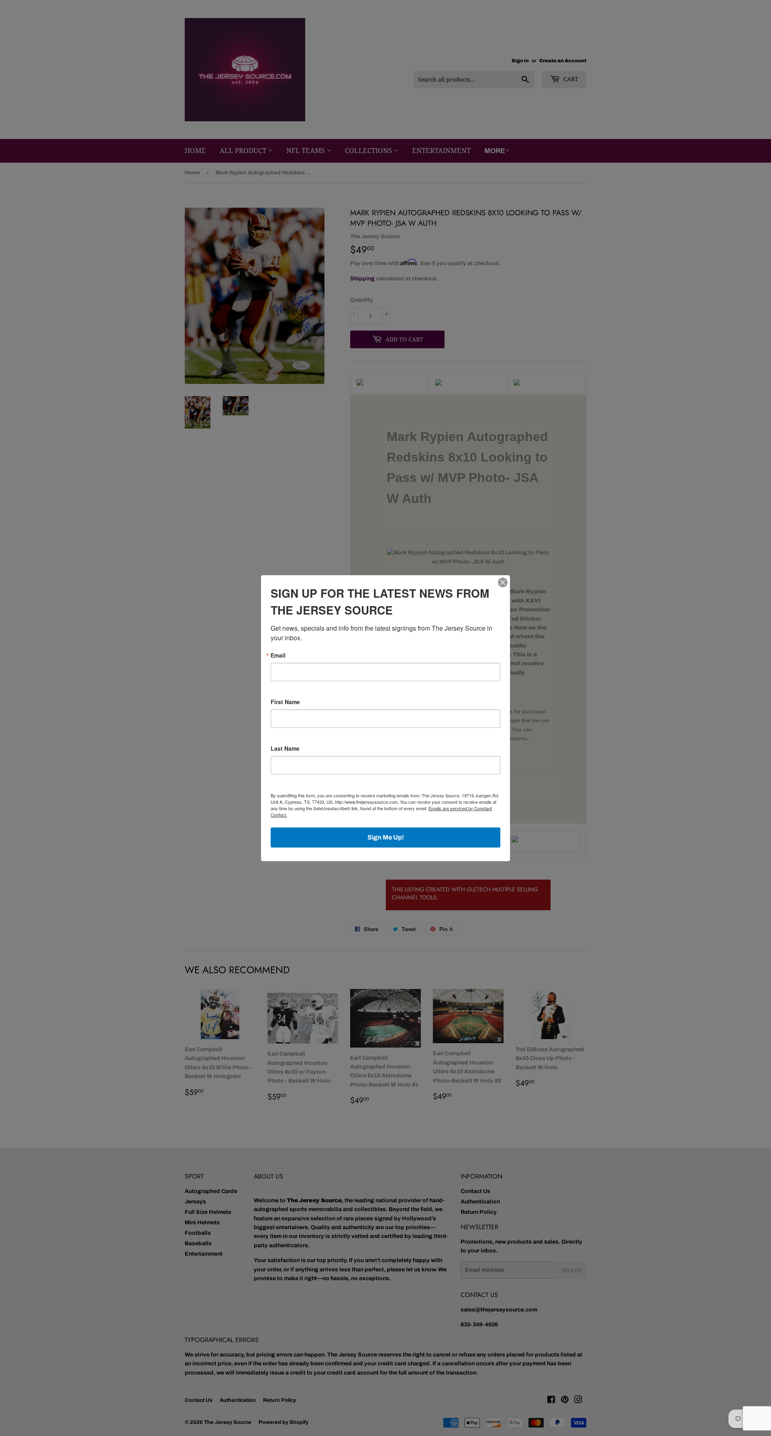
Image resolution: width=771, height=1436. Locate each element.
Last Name (285, 748)
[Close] (503, 582)
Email (278, 655)
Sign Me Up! (385, 837)
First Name (285, 702)
